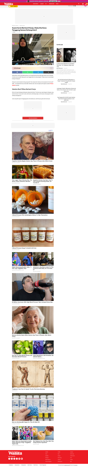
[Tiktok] (72, 6)
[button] (78, 3)
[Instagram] (69, 6)
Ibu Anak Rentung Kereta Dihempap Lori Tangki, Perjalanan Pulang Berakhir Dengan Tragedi (66, 81)
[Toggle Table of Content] (50, 68)
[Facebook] (68, 6)
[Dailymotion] (75, 6)
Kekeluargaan (22, 25)
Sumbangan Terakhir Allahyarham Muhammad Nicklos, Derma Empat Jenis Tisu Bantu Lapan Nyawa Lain (66, 90)
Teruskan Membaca (33, 118)
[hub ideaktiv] (82, 3)
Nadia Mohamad (60, 68)
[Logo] (8, 4)
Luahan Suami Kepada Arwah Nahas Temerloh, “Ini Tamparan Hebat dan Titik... (65, 65)
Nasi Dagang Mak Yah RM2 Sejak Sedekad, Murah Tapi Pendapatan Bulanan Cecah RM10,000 (66, 99)
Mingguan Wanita (15, 25)
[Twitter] (71, 6)
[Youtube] (74, 6)
